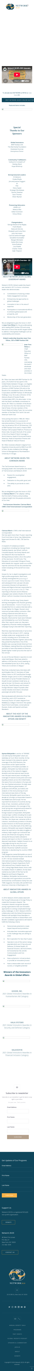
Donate (8, 1222)
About (17, 1351)
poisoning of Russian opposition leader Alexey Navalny (16, 580)
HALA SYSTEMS (17, 1022)
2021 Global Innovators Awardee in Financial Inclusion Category (17, 1053)
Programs (17, 1330)
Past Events (17, 1334)
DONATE (17, 1356)
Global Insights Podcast (17, 1338)
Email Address (12, 1107)
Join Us (17, 1347)
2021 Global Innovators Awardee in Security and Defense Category (17, 1026)
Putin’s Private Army (23, 605)
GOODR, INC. (17, 991)
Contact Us (10, 1252)
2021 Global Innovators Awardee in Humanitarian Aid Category (17, 995)
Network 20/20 (19, 1362)
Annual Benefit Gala (17, 1325)
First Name (11, 1117)
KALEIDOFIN (17, 1050)
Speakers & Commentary (17, 1343)
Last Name (10, 1127)
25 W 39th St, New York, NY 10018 (17, 1294)
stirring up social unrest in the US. (13, 589)
